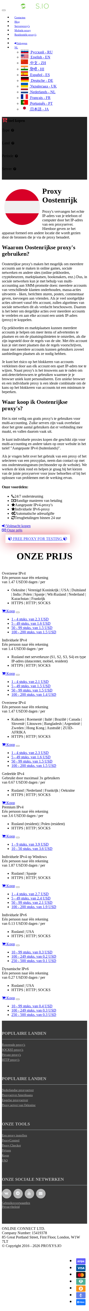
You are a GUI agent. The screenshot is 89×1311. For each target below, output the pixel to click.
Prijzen (6, 1150)
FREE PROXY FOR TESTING (37, 539)
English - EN (40, 57)
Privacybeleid (11, 1206)
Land (6, 143)
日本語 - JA (39, 109)
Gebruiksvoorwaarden (16, 1203)
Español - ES (39, 75)
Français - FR (40, 98)
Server (7, 169)
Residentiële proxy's (25, 34)
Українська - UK (43, 86)
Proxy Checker (11, 1145)
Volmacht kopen (18, 526)
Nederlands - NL (42, 92)
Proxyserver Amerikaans (17, 1095)
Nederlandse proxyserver (18, 1090)
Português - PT (41, 103)
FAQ (5, 1160)
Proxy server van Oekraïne (19, 1105)
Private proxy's (11, 1054)
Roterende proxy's (13, 1044)
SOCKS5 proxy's (12, 1049)
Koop (10, 611)
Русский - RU (41, 52)
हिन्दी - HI (36, 69)
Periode (7, 156)
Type (5, 130)
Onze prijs (14, 530)
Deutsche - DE (41, 80)
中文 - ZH (37, 63)
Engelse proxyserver (15, 1100)
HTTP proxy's (10, 1059)
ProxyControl (10, 1140)
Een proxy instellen (14, 1135)
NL (16, 47)
